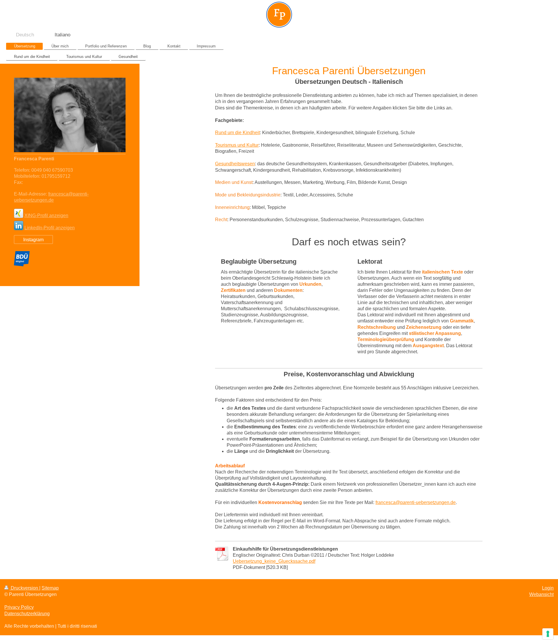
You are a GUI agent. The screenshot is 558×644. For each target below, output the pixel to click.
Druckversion (24, 588)
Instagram (33, 239)
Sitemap (50, 588)
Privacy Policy (19, 607)
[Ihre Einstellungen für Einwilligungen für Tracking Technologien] (547, 633)
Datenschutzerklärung (27, 613)
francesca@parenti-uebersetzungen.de (415, 502)
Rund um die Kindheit (237, 132)
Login (548, 588)
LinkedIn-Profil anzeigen (49, 227)
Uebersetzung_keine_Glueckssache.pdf (274, 561)
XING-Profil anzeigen (46, 215)
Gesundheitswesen (235, 163)
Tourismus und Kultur (237, 145)
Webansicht (541, 594)
